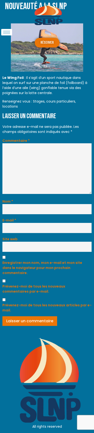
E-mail (9, 220)
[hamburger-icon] (6, 32)
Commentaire (16, 140)
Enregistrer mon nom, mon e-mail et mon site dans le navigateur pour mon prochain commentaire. (42, 267)
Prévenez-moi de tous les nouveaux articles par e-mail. (47, 308)
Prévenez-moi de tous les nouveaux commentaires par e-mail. (33, 289)
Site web (10, 239)
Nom (7, 201)
